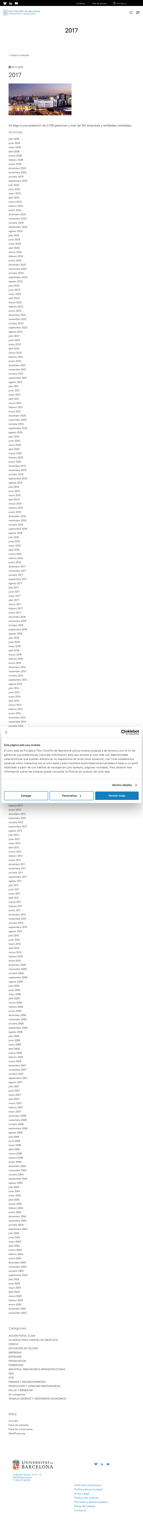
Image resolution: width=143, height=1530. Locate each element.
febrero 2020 (16, 457)
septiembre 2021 (18, 377)
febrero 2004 (16, 1254)
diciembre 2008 (17, 1015)
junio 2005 (14, 1191)
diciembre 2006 (17, 1115)
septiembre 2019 (18, 478)
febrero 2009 (16, 1006)
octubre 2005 (16, 1174)
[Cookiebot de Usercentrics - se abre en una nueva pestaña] (123, 732)
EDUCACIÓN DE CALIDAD (23, 1348)
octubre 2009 (16, 973)
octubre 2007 (16, 1073)
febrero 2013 (16, 805)
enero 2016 (15, 663)
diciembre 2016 (17, 616)
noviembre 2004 (18, 1220)
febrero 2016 (16, 658)
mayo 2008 (15, 1044)
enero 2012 (15, 860)
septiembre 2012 (18, 826)
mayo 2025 (15, 193)
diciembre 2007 (17, 1065)
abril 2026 (14, 151)
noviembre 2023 (18, 268)
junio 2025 (14, 189)
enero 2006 (15, 1162)
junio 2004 (14, 1237)
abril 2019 (14, 499)
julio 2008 (14, 1036)
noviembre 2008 (18, 1019)
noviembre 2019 (17, 470)
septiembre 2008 (18, 1027)
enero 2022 (15, 361)
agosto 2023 (15, 281)
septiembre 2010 (18, 927)
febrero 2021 (16, 407)
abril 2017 (14, 600)
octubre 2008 (16, 1023)
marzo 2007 (15, 1103)
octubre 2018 (16, 524)
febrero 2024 (16, 256)
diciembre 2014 (17, 717)
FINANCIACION (17, 1360)
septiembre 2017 (18, 579)
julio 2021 (14, 386)
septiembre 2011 (18, 876)
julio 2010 (14, 935)
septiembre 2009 (18, 977)
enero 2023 (15, 310)
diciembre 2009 (17, 964)
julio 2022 (14, 336)
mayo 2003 (15, 1287)
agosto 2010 (15, 931)
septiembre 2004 (18, 1229)
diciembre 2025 (17, 168)
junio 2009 (14, 990)
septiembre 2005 (18, 1178)
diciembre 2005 (17, 1166)
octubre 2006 (16, 1124)
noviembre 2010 (17, 918)
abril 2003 (14, 1291)
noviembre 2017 (17, 570)
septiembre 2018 (18, 528)
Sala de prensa (99, 3)
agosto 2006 (15, 1132)
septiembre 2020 (18, 428)
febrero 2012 (16, 855)
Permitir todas (117, 795)
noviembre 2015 (17, 671)
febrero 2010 (16, 956)
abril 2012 (14, 847)
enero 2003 (15, 1304)
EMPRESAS (15, 1352)
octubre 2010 (16, 923)
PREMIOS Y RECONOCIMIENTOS (27, 1381)
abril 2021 (14, 398)
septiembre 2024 (18, 227)
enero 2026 (15, 164)
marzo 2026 (15, 155)
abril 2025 (14, 197)
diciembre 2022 (17, 315)
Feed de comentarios (21, 1429)
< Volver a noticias (19, 55)
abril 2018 (14, 549)
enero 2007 (15, 1111)
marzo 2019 (15, 503)
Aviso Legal (81, 1493)
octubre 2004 (16, 1224)
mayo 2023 (15, 294)
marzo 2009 (15, 1002)
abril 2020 (14, 449)
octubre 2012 (16, 822)
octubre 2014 (16, 725)
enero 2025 (15, 210)
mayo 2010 (15, 943)
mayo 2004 (15, 1241)
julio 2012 (14, 834)
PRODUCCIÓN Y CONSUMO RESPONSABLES (34, 1386)
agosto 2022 (15, 331)
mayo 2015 (15, 696)
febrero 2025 (16, 206)
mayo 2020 (15, 445)
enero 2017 (15, 612)
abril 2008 (14, 1048)
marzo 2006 (15, 1153)
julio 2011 (13, 885)
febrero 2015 (16, 709)
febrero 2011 (15, 906)
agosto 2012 (15, 830)
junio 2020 (14, 440)
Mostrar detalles (122, 785)
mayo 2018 (15, 545)
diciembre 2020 (17, 415)
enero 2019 (15, 512)
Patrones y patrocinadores (91, 1502)
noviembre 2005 (18, 1170)
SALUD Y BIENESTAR (21, 1390)
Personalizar (69, 795)
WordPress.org (17, 1433)
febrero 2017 (16, 608)
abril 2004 (14, 1245)
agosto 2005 (15, 1182)
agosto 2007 (15, 1082)
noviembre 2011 (17, 868)
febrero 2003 (16, 1300)
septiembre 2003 (18, 1275)
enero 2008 (15, 1061)
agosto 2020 (15, 432)
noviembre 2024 (18, 218)
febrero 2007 (16, 1107)
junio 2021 (14, 390)
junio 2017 (14, 591)
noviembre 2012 (17, 818)
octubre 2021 (16, 373)
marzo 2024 (15, 252)
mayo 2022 (15, 344)
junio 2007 (14, 1090)
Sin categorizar (17, 1394)
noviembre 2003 (18, 1266)
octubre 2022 (16, 323)
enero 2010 (15, 960)
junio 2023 (14, 289)
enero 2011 (15, 910)
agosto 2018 (15, 533)
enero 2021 (15, 411)
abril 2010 (14, 948)
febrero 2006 (16, 1157)
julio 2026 (14, 138)
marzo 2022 (15, 352)
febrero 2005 (16, 1208)
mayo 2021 (15, 394)
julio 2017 (14, 587)
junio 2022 (14, 340)
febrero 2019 (16, 507)
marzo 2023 (15, 302)
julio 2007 (14, 1086)
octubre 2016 (16, 625)
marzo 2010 (15, 952)
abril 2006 (14, 1149)
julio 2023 (14, 285)
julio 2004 (14, 1233)
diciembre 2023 (17, 264)
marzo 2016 (15, 654)
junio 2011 (14, 889)
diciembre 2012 (17, 814)
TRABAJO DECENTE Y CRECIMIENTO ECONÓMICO (37, 1398)
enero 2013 (15, 809)
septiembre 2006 (18, 1128)
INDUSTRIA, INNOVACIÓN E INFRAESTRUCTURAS (37, 1369)
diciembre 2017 (17, 566)
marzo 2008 (15, 1053)
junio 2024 (14, 239)
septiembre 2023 (18, 277)
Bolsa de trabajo (84, 1506)
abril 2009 (14, 998)
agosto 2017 (15, 583)
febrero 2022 (16, 357)
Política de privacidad (88, 1489)
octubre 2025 (16, 176)
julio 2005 (14, 1187)
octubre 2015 (16, 675)
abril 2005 (14, 1199)
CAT (113, 8)
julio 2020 (14, 436)
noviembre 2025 (18, 172)
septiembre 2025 (18, 180)
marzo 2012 (15, 851)
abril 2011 (14, 897)
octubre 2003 (16, 1271)
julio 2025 (14, 185)
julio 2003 (14, 1279)
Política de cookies (86, 1497)
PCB (11, 1377)
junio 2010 (14, 939)
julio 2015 (14, 688)
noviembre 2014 (17, 721)
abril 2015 (14, 700)
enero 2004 (15, 1258)
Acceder (13, 1420)
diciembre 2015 (17, 667)
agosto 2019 (15, 482)
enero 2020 (15, 461)
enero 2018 (15, 562)
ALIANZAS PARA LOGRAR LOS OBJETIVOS (33, 1340)
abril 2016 (14, 650)
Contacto (80, 3)
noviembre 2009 (18, 969)
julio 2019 (14, 486)
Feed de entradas (19, 1425)
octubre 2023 (16, 273)
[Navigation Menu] (138, 12)
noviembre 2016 (17, 621)
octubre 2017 (16, 575)
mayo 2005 (15, 1195)
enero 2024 (15, 260)
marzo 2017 (15, 604)
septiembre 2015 (18, 679)
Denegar (26, 795)
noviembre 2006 (18, 1120)
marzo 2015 (15, 705)
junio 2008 (14, 1040)
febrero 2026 (16, 159)
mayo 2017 (15, 595)
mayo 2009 (15, 994)
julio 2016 (14, 637)
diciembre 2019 (17, 466)
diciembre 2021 (17, 365)
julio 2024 (14, 235)
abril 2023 (14, 298)
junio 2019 (14, 491)
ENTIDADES (15, 1356)
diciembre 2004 (17, 1216)
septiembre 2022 (18, 327)
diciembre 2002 (17, 1308)
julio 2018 (14, 537)
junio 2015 (14, 692)
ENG (124, 8)
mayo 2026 (15, 147)
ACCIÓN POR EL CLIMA (22, 1335)
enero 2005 (15, 1212)
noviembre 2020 (18, 419)
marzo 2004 (15, 1250)
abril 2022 (14, 348)
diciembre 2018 (17, 516)
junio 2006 (14, 1141)
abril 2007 (14, 1099)
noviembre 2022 (18, 319)
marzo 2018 (15, 554)
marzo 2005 (15, 1203)
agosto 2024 (15, 231)
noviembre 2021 (17, 369)
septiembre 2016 (18, 629)
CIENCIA (13, 1344)
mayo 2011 (14, 893)
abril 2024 (14, 247)
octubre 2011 (16, 872)
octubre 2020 (16, 424)
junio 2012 (14, 839)
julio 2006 (14, 1136)
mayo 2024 (15, 243)
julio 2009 (14, 985)
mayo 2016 (15, 646)
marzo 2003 (15, 1296)
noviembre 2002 (18, 1312)
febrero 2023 (16, 306)
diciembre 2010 (17, 914)
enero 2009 (15, 1011)
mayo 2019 (15, 495)
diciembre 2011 (17, 864)
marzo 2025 (15, 201)
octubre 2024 (16, 222)
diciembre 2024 (17, 214)
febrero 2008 (16, 1057)
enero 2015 (15, 713)
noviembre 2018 (17, 520)
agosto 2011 (15, 881)
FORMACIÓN (16, 1365)
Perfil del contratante (87, 1485)
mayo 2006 (15, 1145)
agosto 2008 (15, 1032)
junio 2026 (14, 143)
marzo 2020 (15, 453)
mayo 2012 (15, 843)
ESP (118, 8)
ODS (11, 1373)
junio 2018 (14, 541)
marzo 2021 (15, 403)
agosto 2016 (15, 633)
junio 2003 (14, 1283)
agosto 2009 (15, 981)
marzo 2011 (15, 902)
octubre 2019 (16, 474)
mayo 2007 (15, 1094)
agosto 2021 (15, 382)
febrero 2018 (16, 558)
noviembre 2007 (18, 1069)
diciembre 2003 (17, 1262)
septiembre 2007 (18, 1078)
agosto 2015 (15, 684)
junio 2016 (14, 642)
